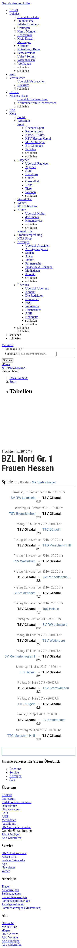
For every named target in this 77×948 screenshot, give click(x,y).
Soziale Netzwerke (13, 860)
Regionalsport (34, 131)
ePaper (6, 930)
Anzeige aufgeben (36, 249)
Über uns (15, 769)
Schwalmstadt (26, 53)
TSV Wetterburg (24, 561)
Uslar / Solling (26, 56)
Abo (12, 779)
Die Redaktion (34, 295)
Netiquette (31, 317)
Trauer (29, 260)
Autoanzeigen (10, 890)
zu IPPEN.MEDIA (13, 367)
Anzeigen (15, 776)
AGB (28, 313)
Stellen (29, 252)
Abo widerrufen (12, 838)
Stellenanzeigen (11, 893)
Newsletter (32, 299)
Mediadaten (32, 270)
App (4, 864)
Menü (5, 345)
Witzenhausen (26, 60)
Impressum (32, 306)
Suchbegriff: (12, 353)
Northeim (23, 45)
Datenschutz (33, 310)
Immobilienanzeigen (14, 897)
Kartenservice (33, 220)
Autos (29, 256)
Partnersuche (33, 263)
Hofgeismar (24, 35)
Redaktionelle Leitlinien (16, 802)
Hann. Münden (26, 31)
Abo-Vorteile (10, 937)
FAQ (28, 302)
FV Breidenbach (24, 593)
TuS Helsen (50, 609)
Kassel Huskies (34, 135)
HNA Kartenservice (14, 853)
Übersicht (8, 923)
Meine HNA (9, 926)
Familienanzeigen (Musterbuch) (21, 908)
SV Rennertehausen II (57, 577)
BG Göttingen (34, 145)
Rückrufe (23, 85)
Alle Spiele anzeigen (44, 482)
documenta (32, 217)
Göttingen (23, 28)
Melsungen (24, 42)
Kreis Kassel (25, 38)
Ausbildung (9, 823)
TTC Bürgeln (51, 529)
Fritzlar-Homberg (28, 24)
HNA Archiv (10, 934)
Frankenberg (25, 20)
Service (14, 772)
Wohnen (30, 192)
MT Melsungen (35, 142)
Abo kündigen (11, 834)
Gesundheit (32, 181)
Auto (28, 170)
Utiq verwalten (11, 809)
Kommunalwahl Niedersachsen (36, 102)
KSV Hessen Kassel (38, 138)
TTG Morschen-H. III (56, 545)
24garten (30, 167)
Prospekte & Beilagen (39, 267)
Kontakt (30, 274)
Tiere (28, 188)
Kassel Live (9, 856)
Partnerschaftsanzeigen (16, 900)
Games (29, 177)
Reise (28, 185)
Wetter (6, 871)
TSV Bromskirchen (22, 513)
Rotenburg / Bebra (28, 49)
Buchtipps (31, 174)
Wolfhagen (24, 63)
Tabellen (30, 149)
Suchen (7, 360)
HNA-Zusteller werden (16, 827)
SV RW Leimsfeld (23, 497)
